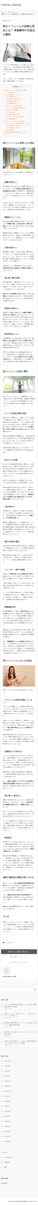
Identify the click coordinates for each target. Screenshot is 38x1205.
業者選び (10, 130)
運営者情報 (4, 1183)
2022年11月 (7, 1096)
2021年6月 (7, 1116)
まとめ (7, 134)
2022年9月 (7, 1101)
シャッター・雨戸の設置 (15, 116)
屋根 (5, 1167)
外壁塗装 (6, 1162)
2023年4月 (7, 1076)
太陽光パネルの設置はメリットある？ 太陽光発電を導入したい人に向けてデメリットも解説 (20, 1042)
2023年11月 (7, 1061)
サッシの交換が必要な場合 (15, 108)
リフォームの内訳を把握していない (18, 123)
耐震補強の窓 (11, 119)
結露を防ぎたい (12, 92)
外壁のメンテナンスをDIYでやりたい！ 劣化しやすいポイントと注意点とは (20, 1014)
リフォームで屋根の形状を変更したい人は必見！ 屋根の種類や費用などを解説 (20, 1005)
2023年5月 (7, 1071)
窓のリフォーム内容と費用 (13, 105)
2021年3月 (7, 1126)
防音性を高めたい (13, 101)
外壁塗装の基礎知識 (11, 5)
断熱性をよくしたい (13, 94)
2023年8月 (7, 1066)
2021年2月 (7, 1131)
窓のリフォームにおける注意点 (14, 121)
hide (20, 86)
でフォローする (20, 957)
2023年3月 (7, 1081)
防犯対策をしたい (13, 103)
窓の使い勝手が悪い (13, 99)
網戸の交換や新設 (13, 114)
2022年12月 (7, 1091)
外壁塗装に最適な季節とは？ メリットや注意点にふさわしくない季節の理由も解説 (20, 1024)
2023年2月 (7, 1086)
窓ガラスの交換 (12, 110)
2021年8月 (7, 1111)
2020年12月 (7, 1141)
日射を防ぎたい (12, 97)
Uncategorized (9, 942)
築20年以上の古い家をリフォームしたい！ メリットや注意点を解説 (20, 1033)
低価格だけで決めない (14, 125)
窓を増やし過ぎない (13, 128)
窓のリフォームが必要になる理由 (15, 90)
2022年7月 (7, 1106)
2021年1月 (7, 1136)
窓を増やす (11, 112)
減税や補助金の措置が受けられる (15, 132)
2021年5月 (7, 1121)
